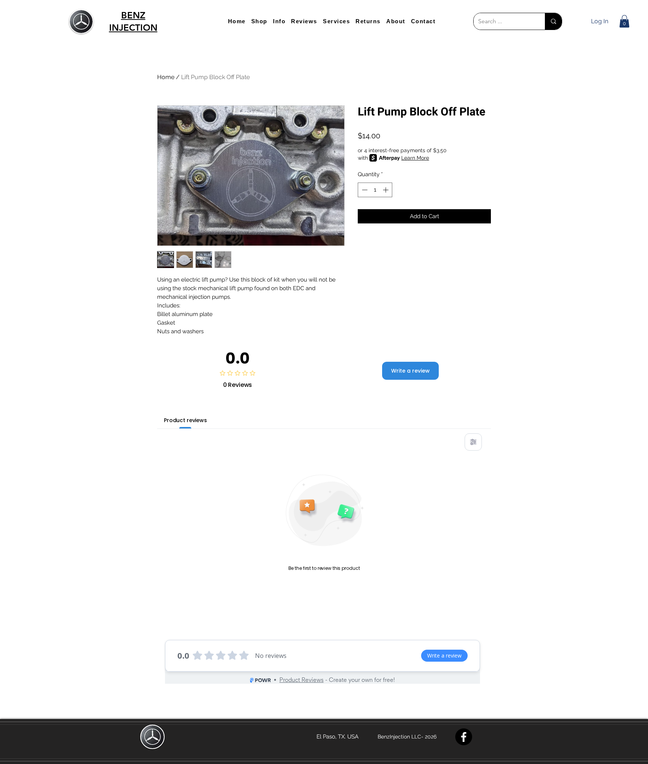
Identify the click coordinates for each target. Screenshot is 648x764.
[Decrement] (364, 190)
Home (165, 77)
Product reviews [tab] (185, 420)
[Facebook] (463, 736)
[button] (259, 21)
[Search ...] (553, 21)
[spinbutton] (375, 190)
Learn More (415, 158)
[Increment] (386, 190)
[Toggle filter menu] (473, 442)
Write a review (410, 371)
